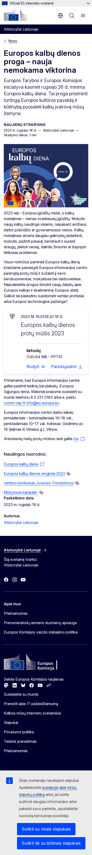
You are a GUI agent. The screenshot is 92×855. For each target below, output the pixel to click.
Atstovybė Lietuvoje (21, 522)
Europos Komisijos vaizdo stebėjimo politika (41, 632)
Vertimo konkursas (39, 483)
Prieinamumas (16, 613)
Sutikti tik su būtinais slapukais (51, 843)
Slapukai (11, 722)
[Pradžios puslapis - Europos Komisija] (15, 15)
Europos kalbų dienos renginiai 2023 (34, 473)
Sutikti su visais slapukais (46, 829)
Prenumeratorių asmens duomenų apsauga (40, 622)
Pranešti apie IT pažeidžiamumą (31, 703)
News (12, 41)
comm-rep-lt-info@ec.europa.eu (31, 403)
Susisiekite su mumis (21, 694)
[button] (35, 366)
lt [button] (60, 15)
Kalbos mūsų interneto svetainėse (32, 713)
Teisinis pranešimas (20, 741)
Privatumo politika (19, 732)
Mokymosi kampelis (21, 492)
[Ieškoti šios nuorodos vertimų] (68, 473)
